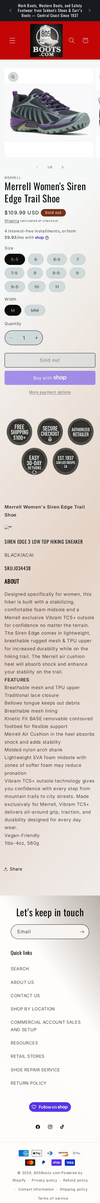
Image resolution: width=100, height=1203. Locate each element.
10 (40, 288)
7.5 (17, 274)
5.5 (18, 260)
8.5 (59, 274)
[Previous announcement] (10, 10)
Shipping (12, 221)
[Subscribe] (82, 931)
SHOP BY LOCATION (33, 1008)
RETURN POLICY (29, 1083)
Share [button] (16, 869)
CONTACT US (25, 995)
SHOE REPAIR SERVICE (35, 1069)
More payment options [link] (50, 392)
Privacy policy (44, 1180)
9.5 (18, 288)
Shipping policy (73, 1189)
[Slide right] (63, 167)
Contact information (36, 1189)
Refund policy (75, 1180)
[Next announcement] (89, 10)
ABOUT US (22, 982)
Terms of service (53, 1198)
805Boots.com (47, 1173)
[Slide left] (37, 167)
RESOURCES (24, 1043)
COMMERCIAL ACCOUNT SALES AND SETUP (46, 1025)
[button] (12, 40)
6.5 (60, 260)
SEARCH (20, 968)
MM (38, 311)
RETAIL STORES (28, 1056)
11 (60, 288)
